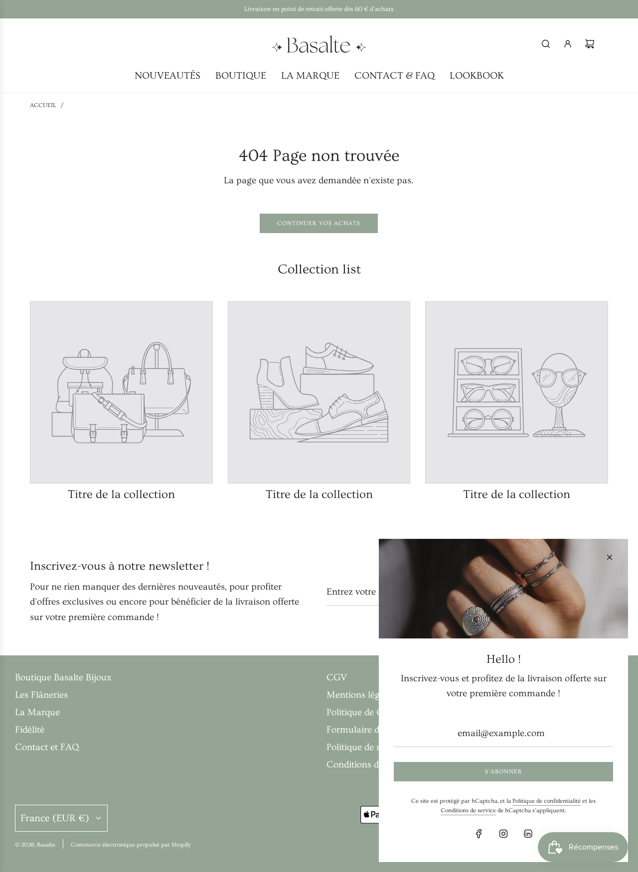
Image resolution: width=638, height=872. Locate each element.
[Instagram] (503, 834)
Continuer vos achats (318, 223)
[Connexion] (568, 44)
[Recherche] (546, 44)
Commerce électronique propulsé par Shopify (131, 845)
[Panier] (590, 44)
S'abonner (503, 771)
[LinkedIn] (528, 834)
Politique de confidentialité (546, 801)
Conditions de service (468, 810)
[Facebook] (479, 834)
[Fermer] (610, 557)
